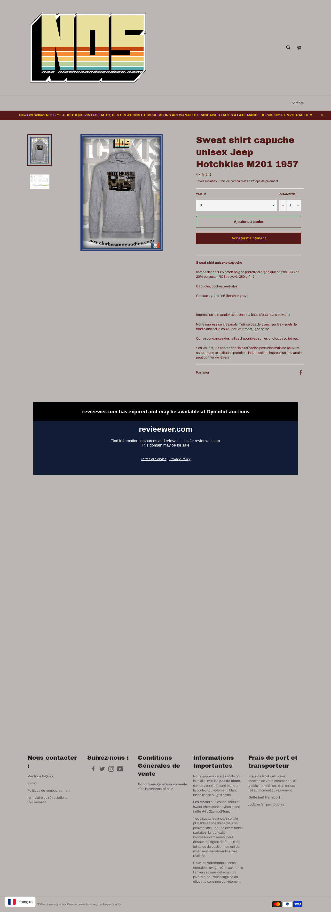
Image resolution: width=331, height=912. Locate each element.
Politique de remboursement (48, 790)
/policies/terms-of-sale (156, 789)
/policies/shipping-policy (266, 804)
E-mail (32, 783)
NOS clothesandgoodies (51, 904)
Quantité (287, 194)
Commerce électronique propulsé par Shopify (94, 904)
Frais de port (227, 181)
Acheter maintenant (248, 238)
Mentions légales (40, 776)
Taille (201, 194)
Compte (297, 103)
